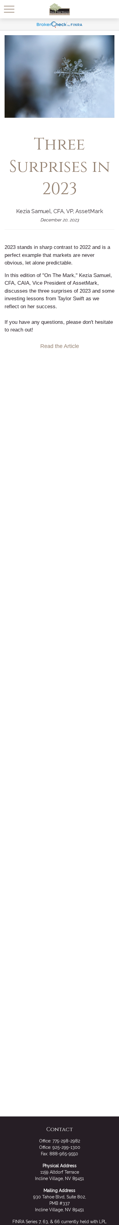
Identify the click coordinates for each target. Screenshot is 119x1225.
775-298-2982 (66, 1140)
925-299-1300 (66, 1147)
